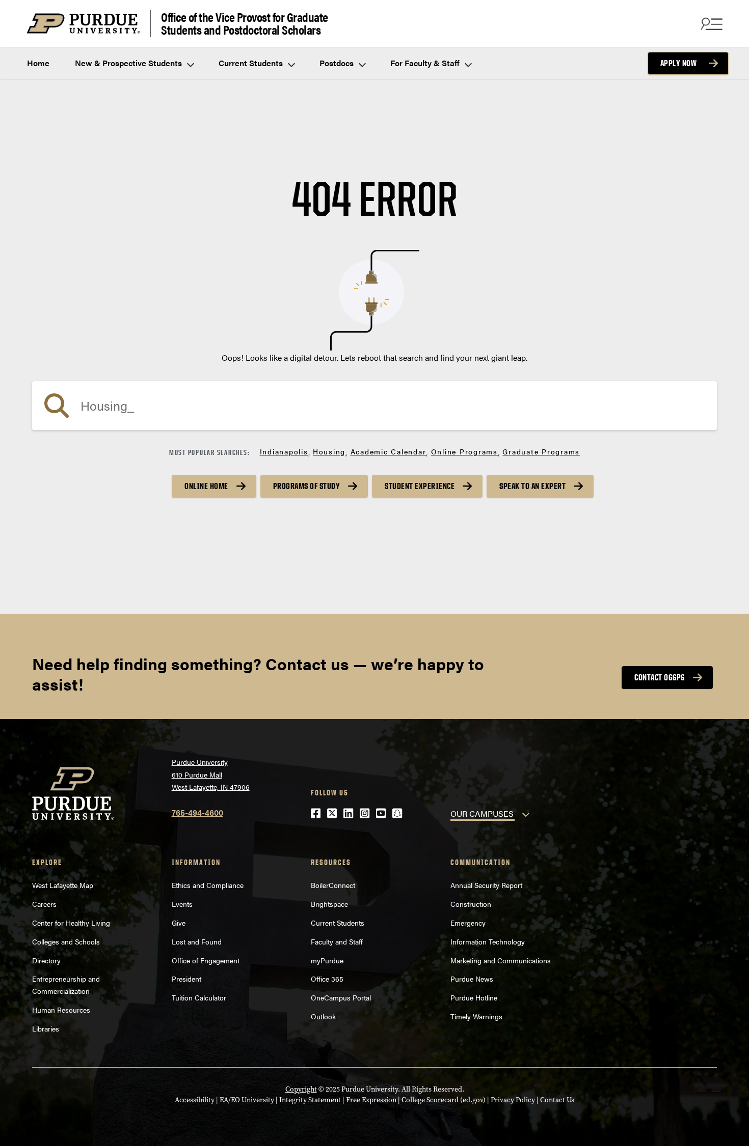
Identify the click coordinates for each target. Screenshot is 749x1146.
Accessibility (195, 1100)
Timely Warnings (476, 1016)
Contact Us (557, 1100)
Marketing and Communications (500, 960)
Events (182, 904)
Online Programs (464, 451)
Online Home (206, 486)
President (186, 978)
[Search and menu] (710, 23)
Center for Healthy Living (71, 923)
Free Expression (371, 1100)
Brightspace (329, 904)
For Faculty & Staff (426, 63)
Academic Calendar (388, 451)
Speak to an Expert (532, 486)
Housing (329, 451)
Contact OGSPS (659, 677)
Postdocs (337, 63)
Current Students (252, 63)
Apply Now (678, 63)
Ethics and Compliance (208, 885)
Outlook (323, 1016)
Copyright (301, 1089)
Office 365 (327, 978)
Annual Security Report (486, 885)
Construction (470, 904)
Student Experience (419, 486)
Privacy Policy (513, 1100)
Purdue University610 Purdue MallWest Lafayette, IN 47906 (211, 774)
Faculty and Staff (337, 941)
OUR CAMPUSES (482, 813)
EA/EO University (247, 1100)
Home (38, 63)
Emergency (468, 923)
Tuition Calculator (199, 997)
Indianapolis (284, 451)
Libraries (45, 1028)
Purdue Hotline (473, 997)
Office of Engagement (205, 960)
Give (178, 923)
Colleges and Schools (66, 941)
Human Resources (61, 1010)
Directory (46, 960)
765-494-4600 (197, 812)
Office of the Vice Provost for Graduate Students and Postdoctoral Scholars (244, 23)
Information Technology (487, 941)
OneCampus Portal (341, 997)
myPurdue (327, 960)
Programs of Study (306, 486)
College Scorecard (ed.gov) (444, 1100)
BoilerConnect (333, 885)
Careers (44, 904)
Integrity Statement (310, 1100)
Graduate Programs (541, 451)
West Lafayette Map (62, 885)
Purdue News (471, 978)
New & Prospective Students (129, 63)
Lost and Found (197, 941)
